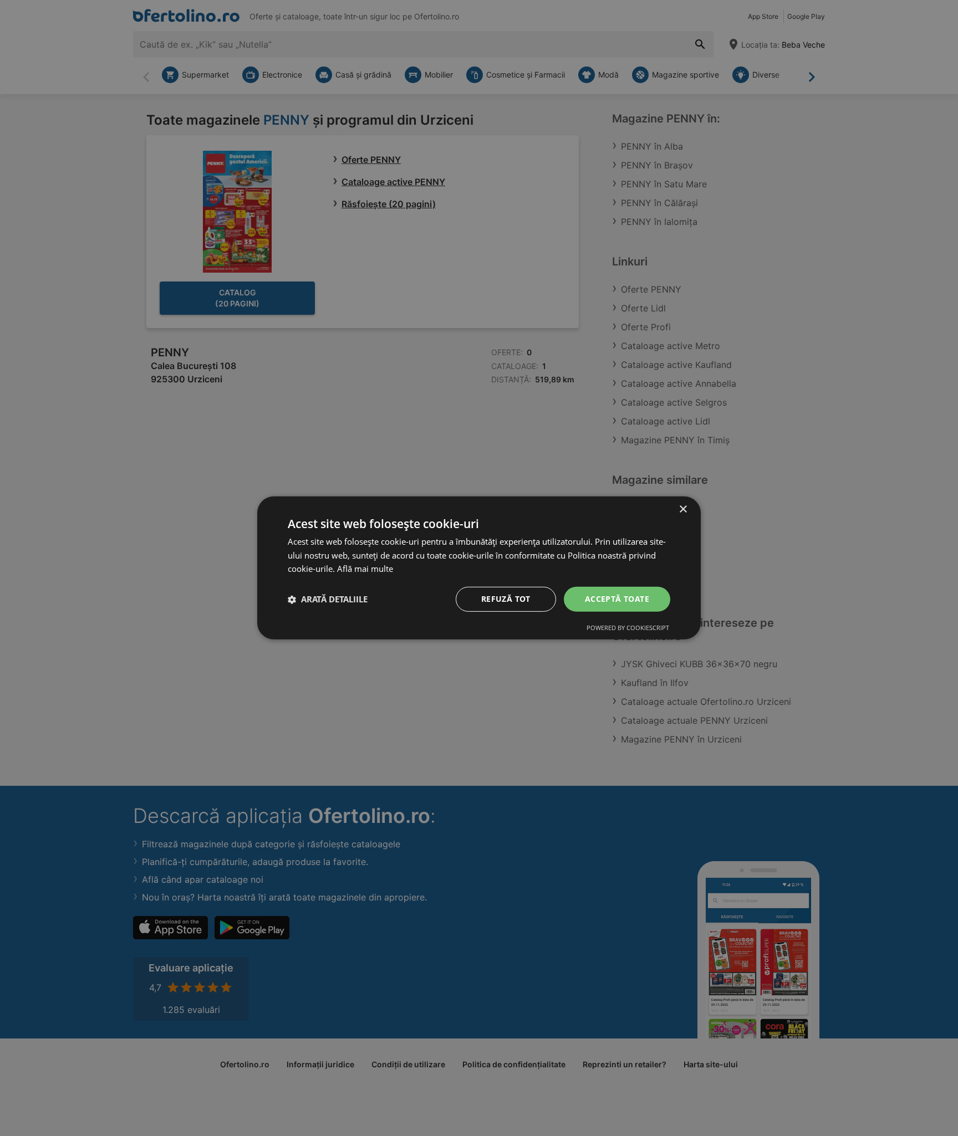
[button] (328, 599)
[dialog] (479, 568)
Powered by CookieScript (628, 627)
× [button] (683, 509)
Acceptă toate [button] (617, 598)
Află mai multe (365, 569)
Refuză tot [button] (506, 598)
